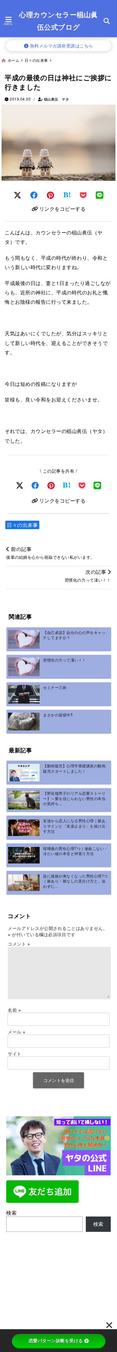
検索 (11, 1212)
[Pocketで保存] (82, 484)
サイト (15, 1053)
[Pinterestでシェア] (50, 194)
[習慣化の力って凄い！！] (24, 666)
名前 (14, 1010)
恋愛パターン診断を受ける (56, 1341)
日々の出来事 (22, 525)
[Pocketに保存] (83, 194)
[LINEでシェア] (100, 194)
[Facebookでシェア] (34, 194)
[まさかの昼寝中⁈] (24, 721)
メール (17, 1032)
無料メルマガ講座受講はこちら (60, 45)
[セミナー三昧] (24, 694)
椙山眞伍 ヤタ (56, 99)
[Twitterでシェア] (18, 194)
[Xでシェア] (20, 484)
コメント (19, 944)
